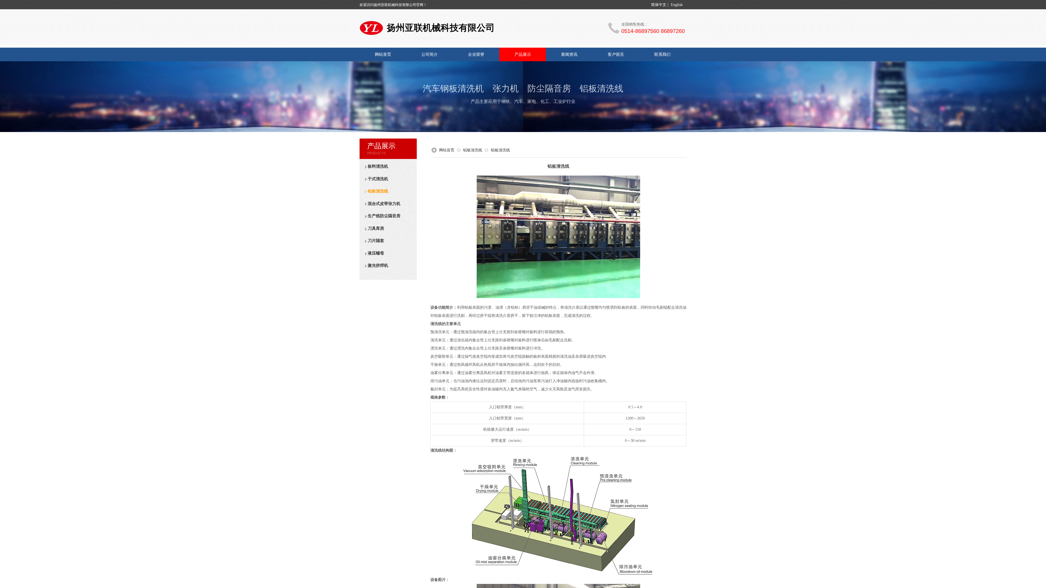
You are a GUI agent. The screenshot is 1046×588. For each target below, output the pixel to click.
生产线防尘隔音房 (384, 216)
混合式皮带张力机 (384, 203)
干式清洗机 (378, 179)
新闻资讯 (569, 54)
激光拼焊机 (378, 265)
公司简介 (429, 54)
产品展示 (523, 54)
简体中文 (658, 5)
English (677, 5)
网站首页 (383, 54)
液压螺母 (376, 253)
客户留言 (616, 54)
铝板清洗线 (378, 191)
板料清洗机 (378, 166)
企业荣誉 (476, 54)
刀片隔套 (376, 240)
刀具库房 (376, 228)
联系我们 (662, 54)
